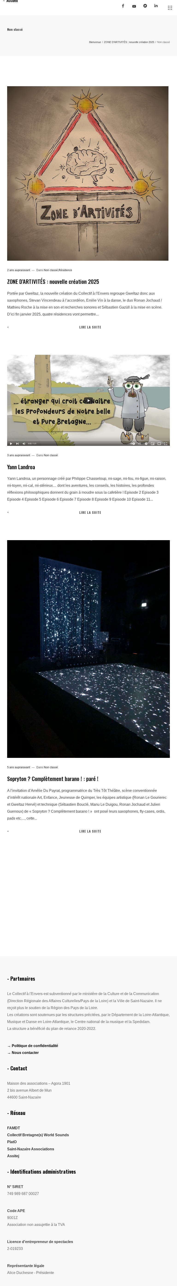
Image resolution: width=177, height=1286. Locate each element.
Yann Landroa (21, 466)
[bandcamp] (147, 7)
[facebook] (125, 7)
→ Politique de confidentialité (32, 1046)
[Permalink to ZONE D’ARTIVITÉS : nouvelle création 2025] (87, 173)
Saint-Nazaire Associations (30, 1149)
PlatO (12, 1142)
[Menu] (170, 8)
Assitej (13, 1156)
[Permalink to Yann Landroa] (88, 400)
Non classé (51, 270)
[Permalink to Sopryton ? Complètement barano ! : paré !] (88, 649)
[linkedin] (158, 7)
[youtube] (134, 8)
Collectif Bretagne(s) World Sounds (38, 1135)
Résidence (65, 270)
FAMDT (13, 1128)
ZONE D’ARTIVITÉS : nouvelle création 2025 (53, 281)
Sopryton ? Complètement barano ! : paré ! (52, 778)
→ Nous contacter (23, 1053)
